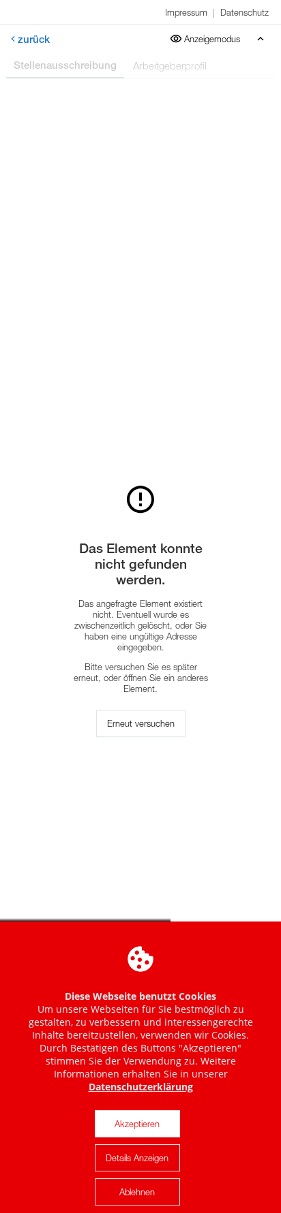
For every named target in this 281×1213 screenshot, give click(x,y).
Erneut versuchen (141, 723)
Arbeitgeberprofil (170, 65)
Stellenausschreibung (65, 65)
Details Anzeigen (137, 1157)
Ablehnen (137, 1191)
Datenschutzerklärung (141, 1086)
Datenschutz (244, 12)
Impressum (186, 12)
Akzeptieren (137, 1123)
